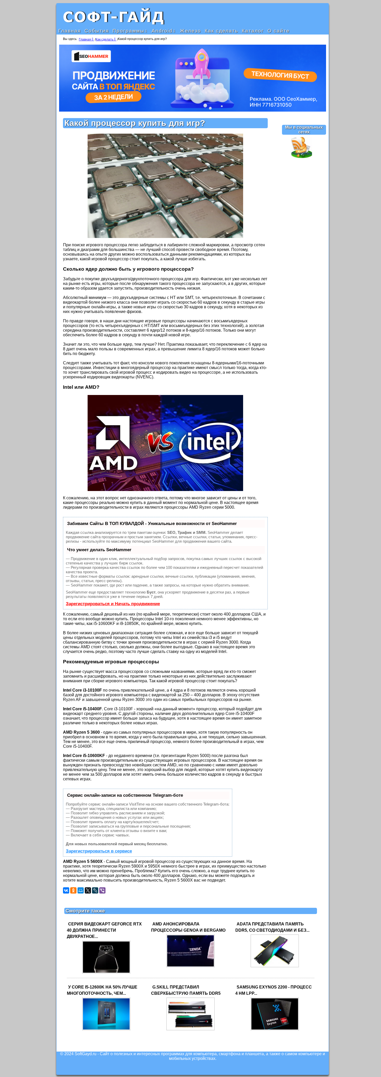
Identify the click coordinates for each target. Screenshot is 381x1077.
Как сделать (221, 30)
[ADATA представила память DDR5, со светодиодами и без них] (275, 967)
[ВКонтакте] (66, 890)
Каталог (253, 30)
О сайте (278, 30)
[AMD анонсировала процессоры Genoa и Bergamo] (190, 967)
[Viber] (102, 890)
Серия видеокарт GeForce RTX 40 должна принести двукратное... (104, 930)
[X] (88, 890)
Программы (128, 30)
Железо (190, 30)
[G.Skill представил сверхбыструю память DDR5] (190, 1030)
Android (162, 30)
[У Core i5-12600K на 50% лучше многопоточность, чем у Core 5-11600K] (106, 1030)
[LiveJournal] (95, 890)
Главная (69, 30)
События (96, 30)
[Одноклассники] (73, 890)
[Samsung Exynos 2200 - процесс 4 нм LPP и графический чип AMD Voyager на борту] (275, 1030)
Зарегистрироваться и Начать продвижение (113, 603)
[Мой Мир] (80, 890)
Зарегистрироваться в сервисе (99, 851)
